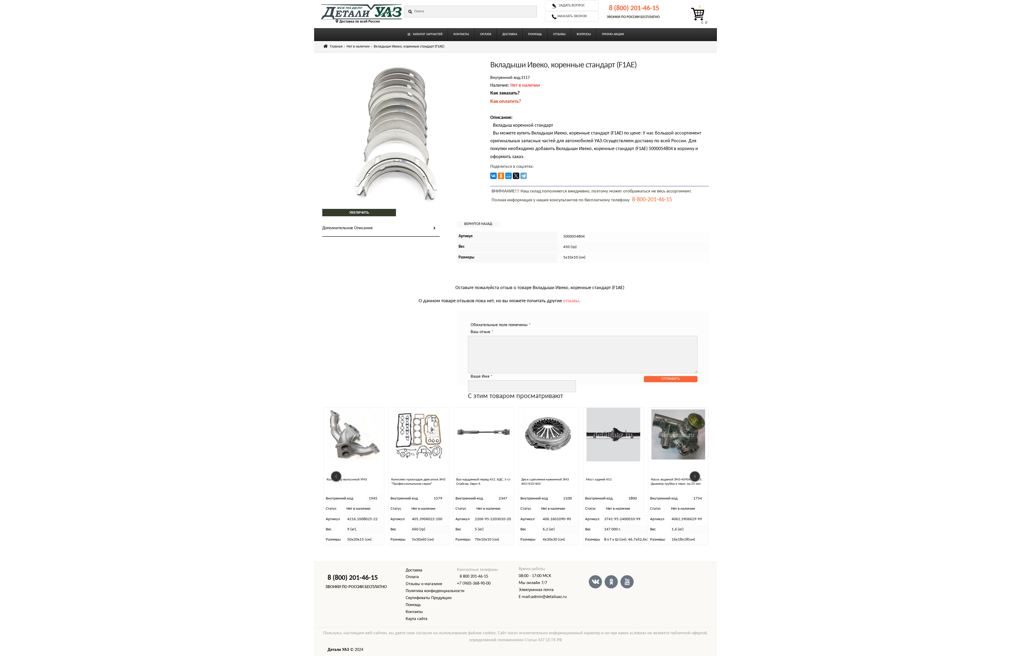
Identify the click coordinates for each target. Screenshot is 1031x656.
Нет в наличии (358, 47)
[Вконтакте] (595, 581)
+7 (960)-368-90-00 (474, 583)
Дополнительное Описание (347, 228)
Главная (336, 47)
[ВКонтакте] (493, 176)
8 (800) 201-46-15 (634, 8)
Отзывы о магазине (424, 584)
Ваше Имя (482, 376)
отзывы (571, 301)
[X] (516, 176)
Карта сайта (416, 619)
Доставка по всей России (359, 22)
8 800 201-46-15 (474, 576)
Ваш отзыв (482, 332)
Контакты (414, 612)
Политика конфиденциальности (435, 591)
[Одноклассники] (501, 176)
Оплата (412, 577)
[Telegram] (523, 176)
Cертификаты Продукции (429, 598)
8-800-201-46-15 (652, 200)
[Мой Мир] (508, 176)
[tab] (381, 228)
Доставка (414, 570)
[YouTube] (627, 581)
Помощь (413, 605)
